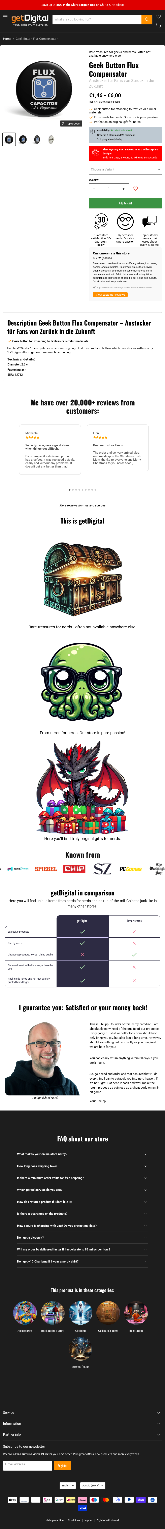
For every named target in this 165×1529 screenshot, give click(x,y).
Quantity (94, 179)
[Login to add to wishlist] (135, 188)
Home (7, 39)
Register (62, 1465)
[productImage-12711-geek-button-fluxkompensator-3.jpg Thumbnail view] (51, 139)
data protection (55, 1520)
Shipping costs (112, 101)
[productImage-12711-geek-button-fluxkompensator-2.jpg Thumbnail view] (37, 139)
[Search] (146, 19)
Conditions (74, 1520)
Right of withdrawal (108, 1520)
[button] (69, 490)
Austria (90, 1485)
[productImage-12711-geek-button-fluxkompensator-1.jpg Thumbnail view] (23, 139)
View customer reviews (110, 294)
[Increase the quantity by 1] (123, 188)
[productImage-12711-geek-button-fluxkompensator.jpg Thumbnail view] (9, 139)
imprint (88, 1520)
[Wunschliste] (158, 17)
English (66, 1485)
